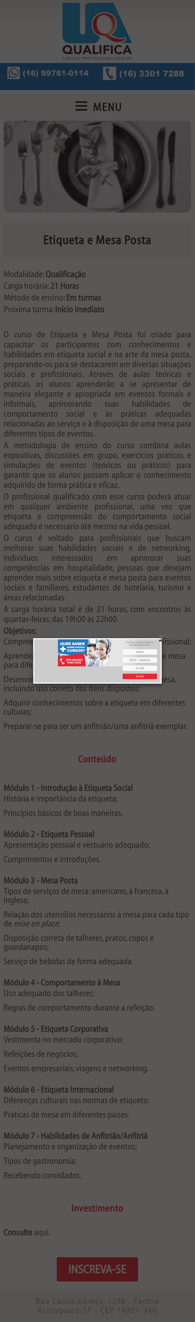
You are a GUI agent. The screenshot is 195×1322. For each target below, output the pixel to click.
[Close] (161, 638)
